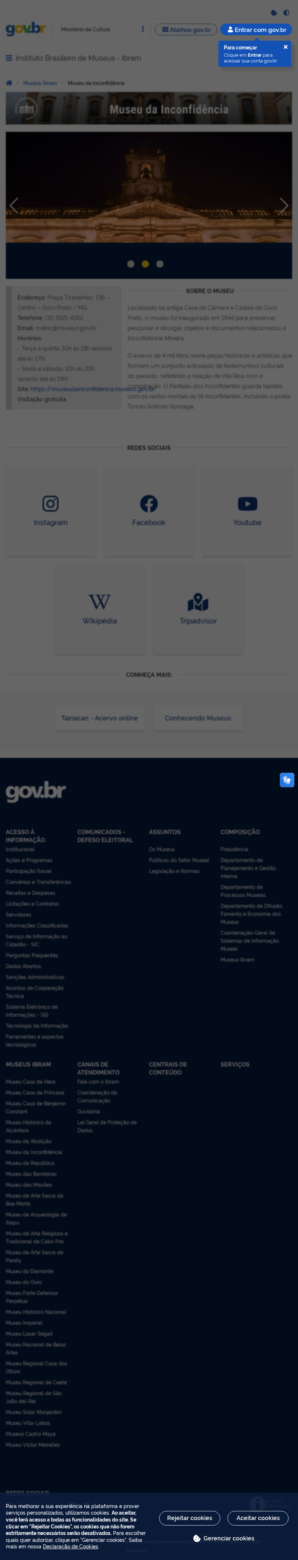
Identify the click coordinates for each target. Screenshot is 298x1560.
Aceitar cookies (258, 1518)
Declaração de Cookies (70, 1546)
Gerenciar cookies (229, 1538)
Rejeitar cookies (189, 1518)
